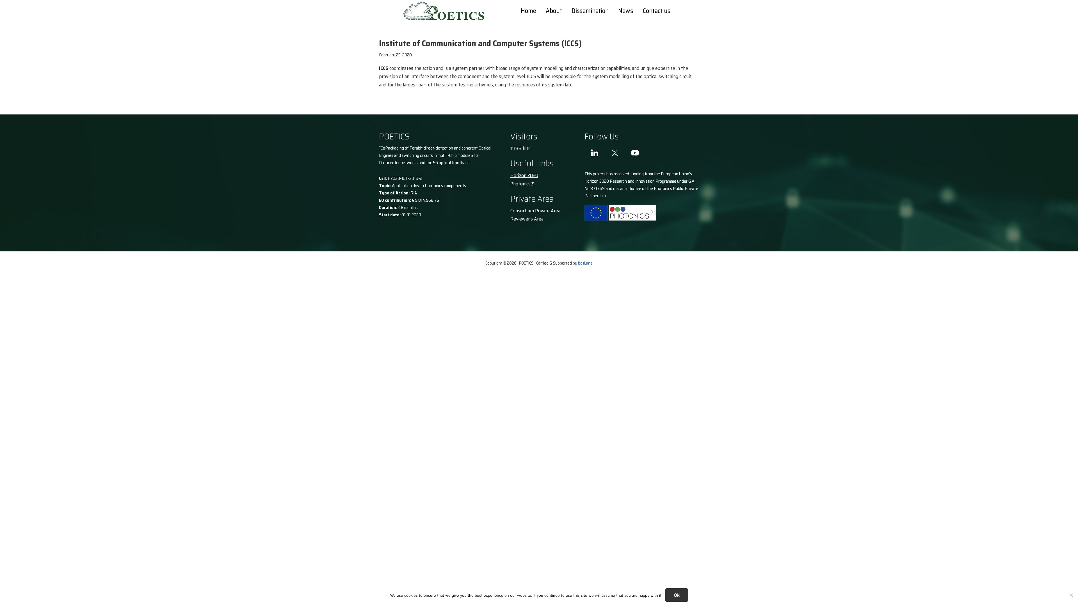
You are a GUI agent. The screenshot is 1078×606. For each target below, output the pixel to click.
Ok (677, 595)
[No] (1071, 595)
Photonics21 (522, 184)
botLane (585, 263)
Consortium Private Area (535, 211)
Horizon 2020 (524, 175)
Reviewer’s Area (526, 219)
